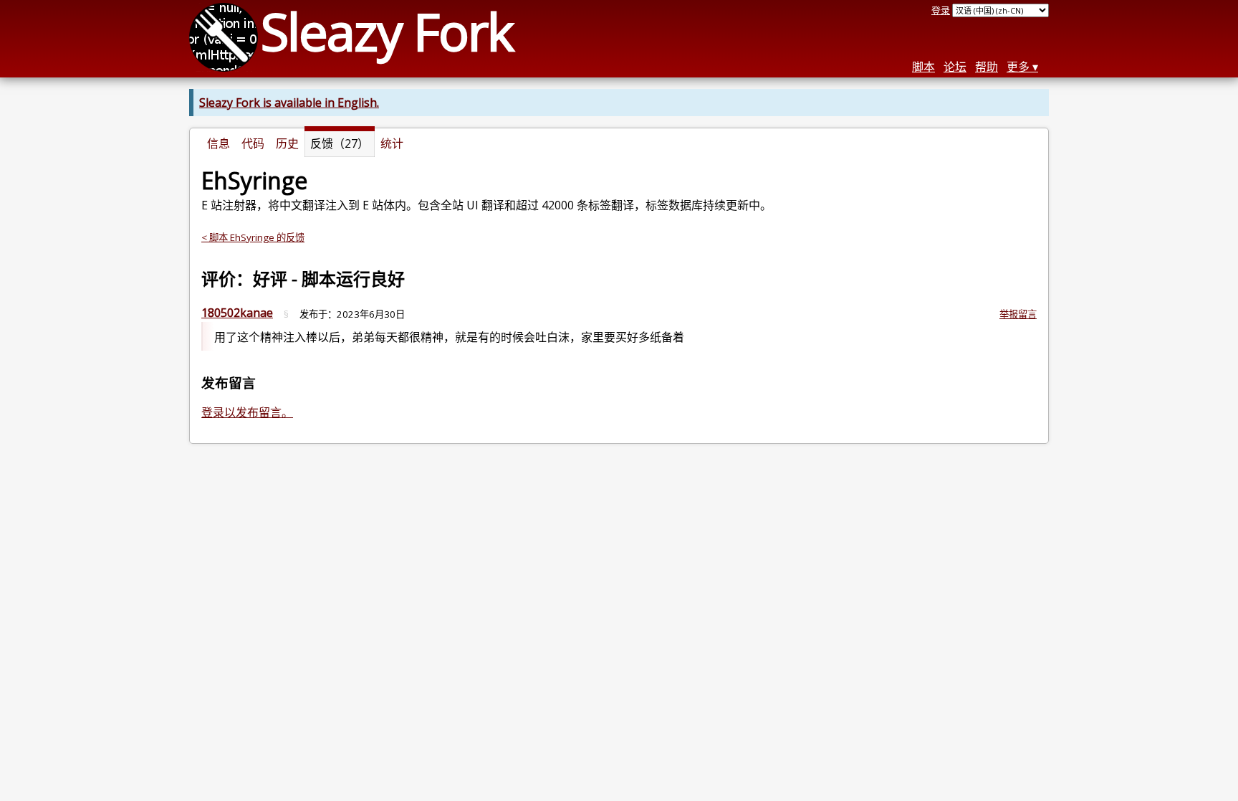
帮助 (986, 67)
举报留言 (1018, 314)
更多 (1018, 67)
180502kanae (237, 313)
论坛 (955, 67)
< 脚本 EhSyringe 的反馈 (252, 237)
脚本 (923, 67)
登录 (940, 10)
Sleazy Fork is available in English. (289, 102)
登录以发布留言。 (247, 412)
